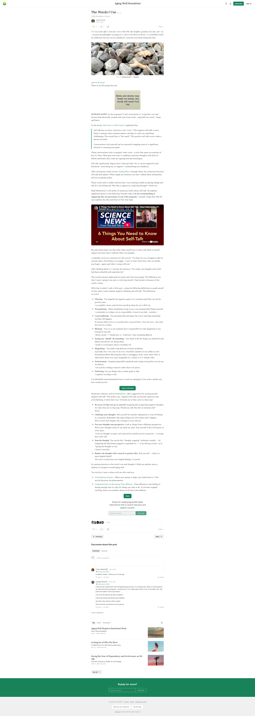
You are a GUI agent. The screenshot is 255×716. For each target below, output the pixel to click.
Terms (132, 702)
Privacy (126, 702)
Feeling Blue (124, 171)
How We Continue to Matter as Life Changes (106, 661)
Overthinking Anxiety (104, 477)
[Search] (226, 4)
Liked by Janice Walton (104, 571)
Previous (99, 537)
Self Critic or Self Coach (113, 125)
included (95, 294)
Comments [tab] (96, 551)
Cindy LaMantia (101, 569)
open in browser (98, 82)
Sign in (248, 4)
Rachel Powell (126, 77)
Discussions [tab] (106, 623)
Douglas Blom (100, 582)
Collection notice (140, 702)
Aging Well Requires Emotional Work (109, 628)
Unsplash (136, 77)
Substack (118, 712)
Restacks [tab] (104, 551)
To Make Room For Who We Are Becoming (106, 645)
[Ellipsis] (162, 569)
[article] (127, 632)
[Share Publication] (230, 4)
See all (95, 672)
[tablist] (99, 551)
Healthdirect (120, 393)
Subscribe (238, 4)
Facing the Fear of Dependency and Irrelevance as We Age (116, 657)
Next (157, 537)
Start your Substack (122, 707)
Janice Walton (100, 20)
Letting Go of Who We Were (104, 642)
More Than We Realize (98, 631)
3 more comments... (97, 613)
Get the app (137, 707)
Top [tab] (93, 623)
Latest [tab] (99, 623)
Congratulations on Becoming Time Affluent (113, 484)
